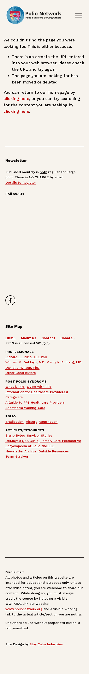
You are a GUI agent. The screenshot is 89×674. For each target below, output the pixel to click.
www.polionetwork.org (23, 609)
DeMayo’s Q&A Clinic (21, 441)
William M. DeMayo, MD (24, 362)
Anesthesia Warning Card (25, 408)
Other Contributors (20, 373)
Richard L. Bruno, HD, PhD (26, 357)
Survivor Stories (39, 435)
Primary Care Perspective (60, 441)
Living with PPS (39, 387)
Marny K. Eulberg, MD (64, 362)
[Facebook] (10, 300)
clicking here (16, 98)
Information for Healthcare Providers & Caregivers (36, 394)
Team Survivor (16, 456)
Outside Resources (53, 451)
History (31, 422)
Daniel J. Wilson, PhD (22, 368)
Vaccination (48, 422)
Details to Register (20, 182)
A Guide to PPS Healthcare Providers (35, 402)
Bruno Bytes (15, 435)
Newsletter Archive (20, 451)
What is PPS (15, 387)
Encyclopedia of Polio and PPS (29, 446)
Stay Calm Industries (46, 644)
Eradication (14, 422)
